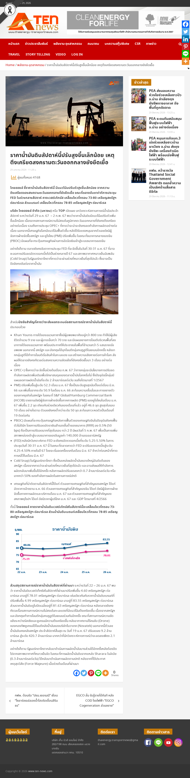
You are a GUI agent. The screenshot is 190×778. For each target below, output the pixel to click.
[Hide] (188, 68)
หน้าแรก (13, 43)
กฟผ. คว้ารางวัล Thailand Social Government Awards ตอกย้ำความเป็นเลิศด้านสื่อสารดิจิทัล (165, 181)
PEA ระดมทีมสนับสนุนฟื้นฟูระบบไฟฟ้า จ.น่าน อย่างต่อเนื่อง (165, 123)
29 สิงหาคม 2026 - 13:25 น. (162, 112)
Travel (14, 54)
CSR (137, 43)
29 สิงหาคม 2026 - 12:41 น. (162, 164)
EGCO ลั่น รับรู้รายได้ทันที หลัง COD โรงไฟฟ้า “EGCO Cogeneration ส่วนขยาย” (95, 700)
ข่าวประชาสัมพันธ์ (36, 43)
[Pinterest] (91, 673)
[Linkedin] (185, 39)
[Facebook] (76, 673)
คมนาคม (93, 43)
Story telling (38, 54)
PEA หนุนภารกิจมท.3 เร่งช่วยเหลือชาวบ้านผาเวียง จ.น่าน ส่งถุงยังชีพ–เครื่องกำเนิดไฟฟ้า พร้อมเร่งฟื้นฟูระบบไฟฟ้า (165, 149)
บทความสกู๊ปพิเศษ (117, 43)
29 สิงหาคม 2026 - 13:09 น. (162, 132)
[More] (105, 673)
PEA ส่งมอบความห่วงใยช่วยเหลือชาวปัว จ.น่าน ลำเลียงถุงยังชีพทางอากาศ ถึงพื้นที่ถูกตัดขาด (165, 99)
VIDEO (61, 54)
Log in (77, 54)
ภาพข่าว (151, 43)
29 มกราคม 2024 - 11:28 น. (23, 169)
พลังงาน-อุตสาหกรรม (67, 43)
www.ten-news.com (40, 771)
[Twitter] (84, 673)
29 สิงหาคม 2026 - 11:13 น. (162, 196)
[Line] (98, 673)
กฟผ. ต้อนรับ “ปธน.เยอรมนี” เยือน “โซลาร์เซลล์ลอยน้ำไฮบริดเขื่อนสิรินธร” (36, 700)
